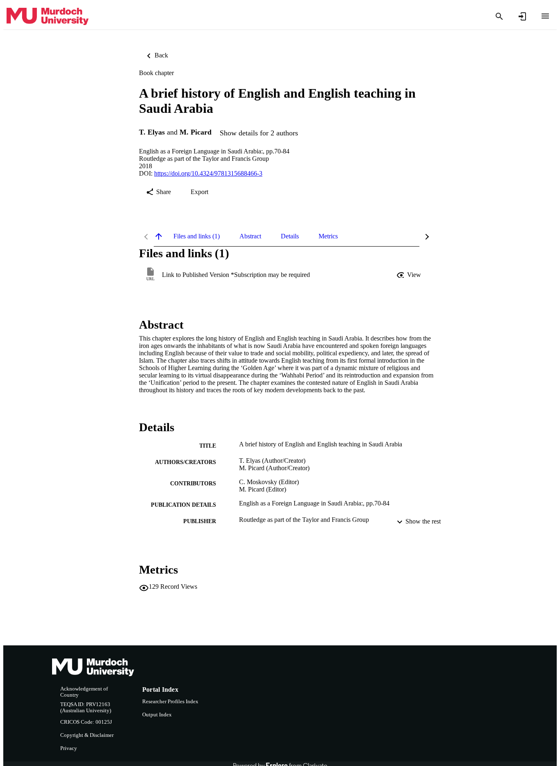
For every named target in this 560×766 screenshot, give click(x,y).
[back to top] (159, 236)
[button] (410, 275)
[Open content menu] (545, 16)
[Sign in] (522, 16)
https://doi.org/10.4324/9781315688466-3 (208, 173)
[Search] (499, 16)
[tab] (197, 236)
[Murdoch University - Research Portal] (48, 16)
